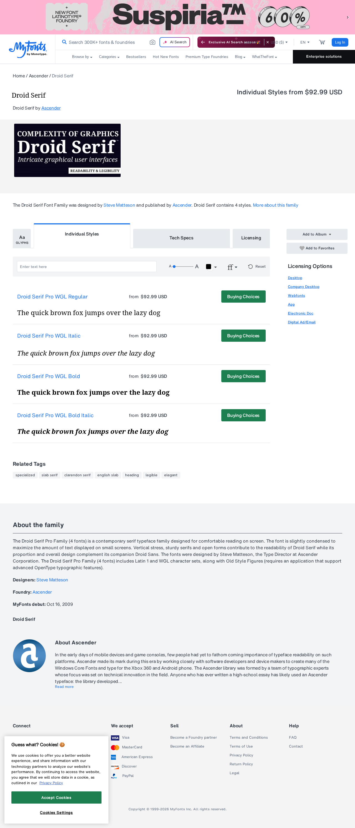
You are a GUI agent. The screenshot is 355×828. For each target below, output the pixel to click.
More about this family (275, 205)
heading (132, 475)
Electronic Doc (300, 313)
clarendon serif (77, 475)
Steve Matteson (119, 205)
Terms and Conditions (249, 737)
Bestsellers (136, 56)
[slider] (182, 266)
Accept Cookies (56, 797)
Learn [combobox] (249, 42)
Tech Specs (181, 237)
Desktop (295, 277)
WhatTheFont (263, 57)
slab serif (50, 475)
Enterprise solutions (324, 56)
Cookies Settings (56, 812)
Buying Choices (243, 296)
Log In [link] (340, 42)
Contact (296, 746)
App (291, 304)
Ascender (38, 75)
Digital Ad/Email (302, 322)
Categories (107, 57)
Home (19, 75)
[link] (63, 42)
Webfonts (296, 295)
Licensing (251, 237)
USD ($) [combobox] (277, 42)
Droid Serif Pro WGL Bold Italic (55, 415)
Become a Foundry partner (193, 737)
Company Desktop (304, 286)
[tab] (22, 238)
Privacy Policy (241, 755)
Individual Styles (82, 234)
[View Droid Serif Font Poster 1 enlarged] (67, 150)
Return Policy (241, 764)
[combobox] (124, 42)
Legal (234, 773)
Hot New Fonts (166, 56)
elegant (171, 475)
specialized (25, 475)
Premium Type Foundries (207, 56)
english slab (107, 475)
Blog (238, 57)
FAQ (292, 737)
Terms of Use (241, 746)
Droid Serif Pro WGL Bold (48, 376)
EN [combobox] (303, 42)
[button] (348, 17)
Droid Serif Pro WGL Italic (49, 336)
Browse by (80, 57)
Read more (64, 687)
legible (152, 475)
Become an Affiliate (187, 746)
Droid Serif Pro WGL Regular (52, 296)
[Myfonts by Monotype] (28, 49)
